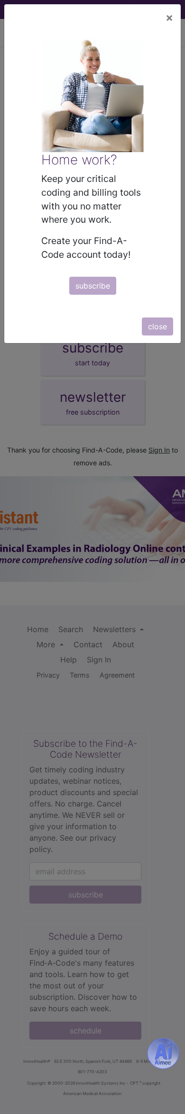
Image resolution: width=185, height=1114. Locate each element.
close (157, 326)
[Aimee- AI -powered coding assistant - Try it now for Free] (163, 1053)
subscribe (92, 285)
